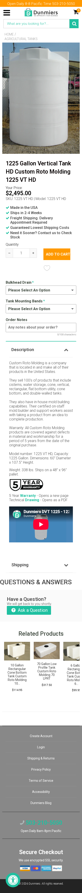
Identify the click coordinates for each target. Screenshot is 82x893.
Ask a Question (32, 610)
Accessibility (41, 792)
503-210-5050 (43, 823)
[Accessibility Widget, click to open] (13, 880)
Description (22, 349)
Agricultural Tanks (21, 39)
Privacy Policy (41, 769)
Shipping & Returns (41, 758)
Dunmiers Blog (41, 803)
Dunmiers (34, 883)
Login (41, 747)
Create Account (41, 736)
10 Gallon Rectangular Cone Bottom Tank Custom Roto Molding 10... (17, 674)
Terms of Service (41, 780)
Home (9, 34)
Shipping (19, 564)
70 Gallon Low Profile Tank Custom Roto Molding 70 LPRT (47, 671)
